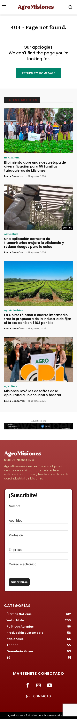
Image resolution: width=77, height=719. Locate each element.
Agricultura (11, 233)
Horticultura (12, 157)
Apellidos (15, 520)
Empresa (15, 550)
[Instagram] (38, 685)
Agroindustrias (13, 309)
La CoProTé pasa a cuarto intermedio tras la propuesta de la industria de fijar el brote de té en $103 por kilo (37, 319)
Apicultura (10, 386)
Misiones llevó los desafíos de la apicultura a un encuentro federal (32, 393)
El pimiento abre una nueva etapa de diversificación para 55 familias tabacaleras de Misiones (35, 166)
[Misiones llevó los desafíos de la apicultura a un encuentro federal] (38, 359)
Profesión (16, 535)
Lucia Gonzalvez (14, 176)
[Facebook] (27, 685)
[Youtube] (49, 685)
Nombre (15, 506)
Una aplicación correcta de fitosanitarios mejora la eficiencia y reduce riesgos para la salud (34, 242)
